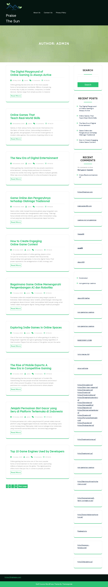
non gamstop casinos (87, 283)
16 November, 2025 (18, 163)
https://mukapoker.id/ (86, 425)
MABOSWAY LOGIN (85, 340)
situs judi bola (83, 368)
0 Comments (36, 80)
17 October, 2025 (18, 293)
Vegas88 (81, 234)
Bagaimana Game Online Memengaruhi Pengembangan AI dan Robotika (35, 286)
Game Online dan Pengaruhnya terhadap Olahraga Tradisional (30, 199)
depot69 (81, 262)
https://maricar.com (85, 192)
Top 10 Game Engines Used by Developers (37, 451)
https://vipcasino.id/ (85, 390)
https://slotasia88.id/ (85, 405)
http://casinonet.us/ (85, 453)
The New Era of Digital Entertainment (34, 158)
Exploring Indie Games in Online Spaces (36, 327)
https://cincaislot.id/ (85, 385)
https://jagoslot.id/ (85, 408)
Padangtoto (82, 531)
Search (88, 70)
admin (26, 80)
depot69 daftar (84, 298)
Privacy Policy (61, 13)
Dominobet (83, 278)
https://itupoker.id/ (85, 423)
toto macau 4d (83, 354)
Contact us (48, 13)
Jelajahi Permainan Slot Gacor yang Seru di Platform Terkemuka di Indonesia (36, 410)
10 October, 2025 (18, 374)
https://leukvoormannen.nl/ (88, 176)
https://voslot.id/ (84, 392)
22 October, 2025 (18, 250)
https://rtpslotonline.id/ (86, 395)
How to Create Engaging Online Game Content (26, 242)
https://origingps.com (13, 577)
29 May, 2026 (17, 80)
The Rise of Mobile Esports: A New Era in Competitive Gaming (30, 366)
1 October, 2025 (17, 457)
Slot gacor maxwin (85, 170)
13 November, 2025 (18, 207)
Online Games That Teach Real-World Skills (25, 116)
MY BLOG (46, 80)
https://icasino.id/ (84, 415)
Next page (23, 486)
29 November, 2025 (19, 123)
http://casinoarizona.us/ (87, 439)
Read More (16, 96)
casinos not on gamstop (87, 220)
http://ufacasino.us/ (85, 562)
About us (36, 13)
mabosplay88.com (85, 206)
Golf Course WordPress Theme (47, 584)
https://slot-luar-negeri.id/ (88, 387)
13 (16, 486)
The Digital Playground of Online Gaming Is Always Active (30, 73)
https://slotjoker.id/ (85, 402)
